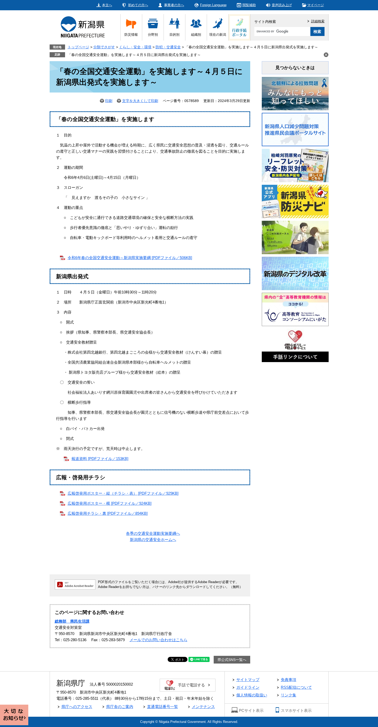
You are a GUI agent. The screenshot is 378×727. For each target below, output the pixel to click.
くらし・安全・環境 (135, 47)
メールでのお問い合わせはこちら (158, 640)
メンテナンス (203, 706)
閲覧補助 (249, 5)
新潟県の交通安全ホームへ (153, 539)
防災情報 (131, 34)
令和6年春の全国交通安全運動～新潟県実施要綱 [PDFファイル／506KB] (130, 257)
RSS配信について (296, 687)
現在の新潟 (217, 34)
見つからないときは (295, 67)
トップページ (78, 47)
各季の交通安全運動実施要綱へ (153, 533)
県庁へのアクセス (76, 706)
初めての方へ (138, 5)
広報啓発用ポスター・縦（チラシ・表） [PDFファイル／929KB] (123, 493)
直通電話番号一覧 (162, 706)
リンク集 (288, 695)
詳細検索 (318, 21)
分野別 (153, 34)
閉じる (326, 54)
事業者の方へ (174, 5)
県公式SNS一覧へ (232, 660)
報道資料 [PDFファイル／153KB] (99, 458)
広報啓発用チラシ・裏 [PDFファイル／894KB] (108, 513)
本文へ (107, 5)
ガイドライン (247, 687)
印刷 (108, 101)
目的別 (174, 34)
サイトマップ (247, 679)
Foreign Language (213, 5)
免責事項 (288, 679)
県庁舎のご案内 (119, 706)
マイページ (315, 5)
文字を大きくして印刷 (140, 101)
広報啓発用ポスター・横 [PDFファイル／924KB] (109, 503)
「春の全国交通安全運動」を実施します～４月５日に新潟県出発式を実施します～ (134, 55)
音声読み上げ (282, 5)
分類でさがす (104, 47)
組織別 (196, 34)
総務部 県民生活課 (72, 621)
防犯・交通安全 (168, 47)
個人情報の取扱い (251, 695)
